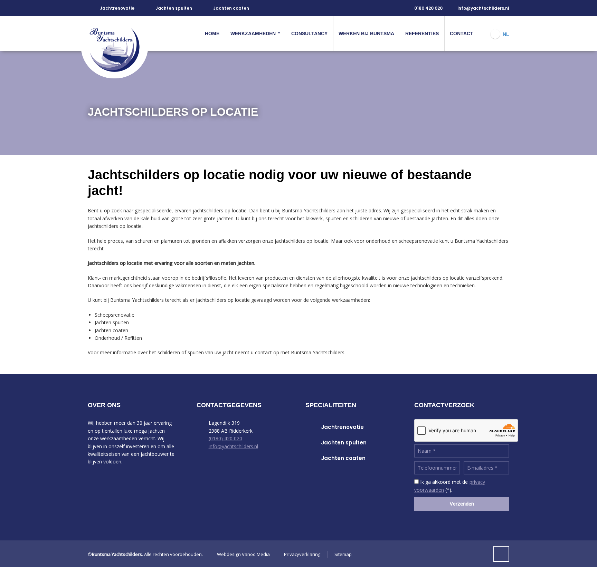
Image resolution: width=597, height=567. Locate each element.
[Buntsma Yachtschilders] (118, 33)
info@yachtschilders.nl (483, 8)
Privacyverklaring (302, 554)
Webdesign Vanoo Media (243, 554)
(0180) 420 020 (225, 438)
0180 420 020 (428, 8)
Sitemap (343, 554)
